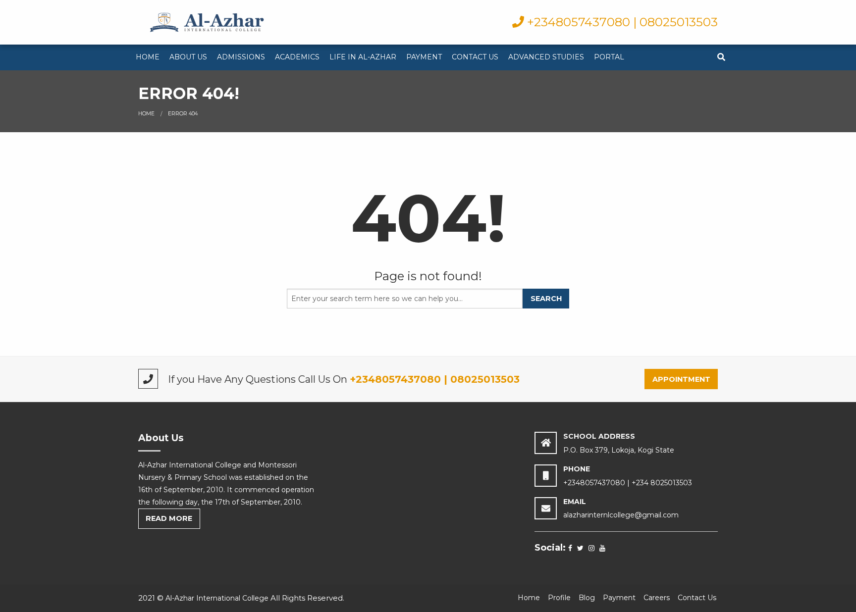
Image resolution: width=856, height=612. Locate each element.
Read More (169, 518)
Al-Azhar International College (216, 598)
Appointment (681, 379)
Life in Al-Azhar (362, 56)
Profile (559, 597)
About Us (188, 56)
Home (148, 56)
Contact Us (475, 56)
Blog (587, 597)
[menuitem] (147, 57)
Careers (656, 597)
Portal (609, 56)
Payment (424, 56)
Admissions (241, 56)
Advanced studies (546, 56)
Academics (297, 56)
